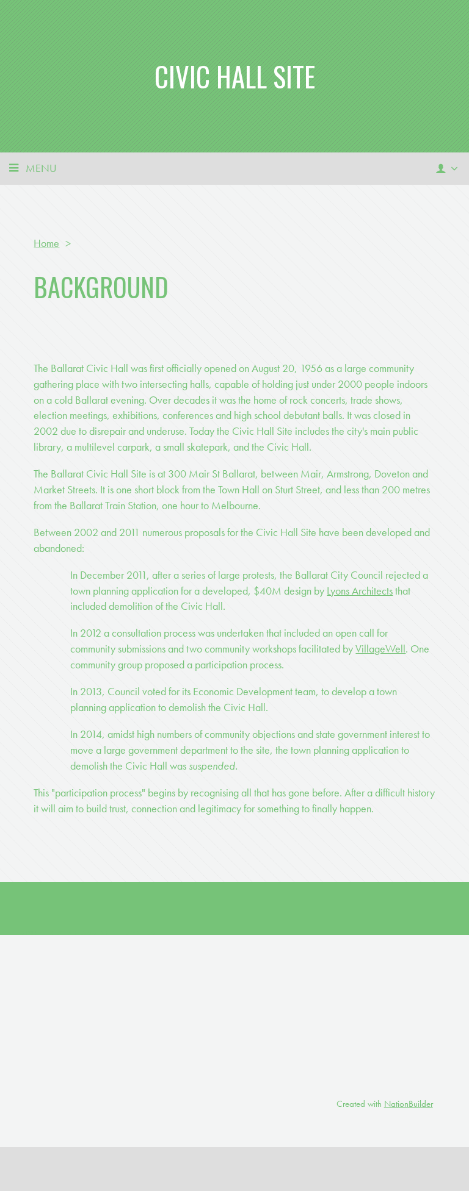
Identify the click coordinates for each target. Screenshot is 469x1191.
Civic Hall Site (235, 75)
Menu (41, 168)
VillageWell (380, 649)
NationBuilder (408, 1104)
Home (46, 243)
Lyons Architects (360, 591)
